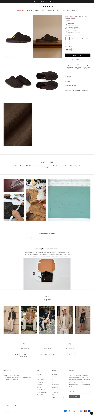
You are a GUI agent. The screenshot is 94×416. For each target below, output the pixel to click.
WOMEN (37, 10)
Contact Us (55, 400)
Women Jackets (41, 377)
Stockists (39, 384)
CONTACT (74, 10)
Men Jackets (40, 379)
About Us (54, 374)
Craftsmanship (55, 377)
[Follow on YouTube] (15, 405)
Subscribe (74, 396)
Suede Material (41, 395)
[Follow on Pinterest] (12, 405)
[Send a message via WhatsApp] (91, 413)
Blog (53, 382)
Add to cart (78, 55)
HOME (58, 10)
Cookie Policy (55, 387)
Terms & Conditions (57, 389)
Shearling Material (42, 392)
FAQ (53, 379)
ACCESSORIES (50, 10)
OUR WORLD (66, 10)
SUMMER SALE (20, 10)
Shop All (39, 374)
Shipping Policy (56, 395)
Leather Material (41, 389)
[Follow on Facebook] (4, 405)
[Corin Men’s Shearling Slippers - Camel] (70, 49)
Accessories (40, 382)
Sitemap (39, 387)
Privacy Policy (55, 392)
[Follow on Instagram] (8, 405)
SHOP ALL (29, 10)
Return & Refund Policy (58, 397)
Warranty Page (55, 384)
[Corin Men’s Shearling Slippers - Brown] (67, 49)
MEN (43, 10)
